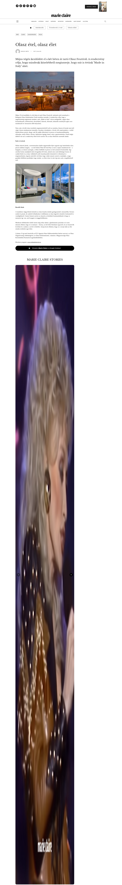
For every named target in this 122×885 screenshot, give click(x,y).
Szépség (53, 21)
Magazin (34, 21)
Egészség (68, 21)
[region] (44, 574)
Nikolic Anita (25, 51)
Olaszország (32, 34)
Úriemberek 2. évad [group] (55, 27)
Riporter (61, 21)
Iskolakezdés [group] (40, 27)
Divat (47, 21)
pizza (40, 34)
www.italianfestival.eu (34, 242)
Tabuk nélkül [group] (72, 27)
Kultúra (85, 21)
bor (17, 34)
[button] (44, 574)
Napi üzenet (77, 21)
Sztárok (41, 21)
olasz (23, 34)
